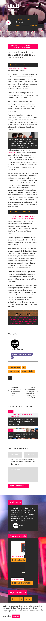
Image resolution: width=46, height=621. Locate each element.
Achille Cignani (24, 47)
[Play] (8, 22)
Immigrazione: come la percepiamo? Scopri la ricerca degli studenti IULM (22, 421)
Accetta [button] (16, 616)
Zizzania (11, 153)
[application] (30, 26)
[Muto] (36, 26)
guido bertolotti (14, 367)
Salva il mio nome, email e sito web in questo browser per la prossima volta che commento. (23, 462)
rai (24, 367)
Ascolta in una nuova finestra (19, 68)
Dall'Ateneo (14, 416)
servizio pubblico (27, 371)
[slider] (41, 25)
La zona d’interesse (21, 583)
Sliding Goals (18, 560)
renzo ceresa (14, 371)
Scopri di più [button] (7, 616)
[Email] (12, 357)
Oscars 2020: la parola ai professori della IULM (22, 435)
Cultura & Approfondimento (21, 414)
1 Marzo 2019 (14, 45)
